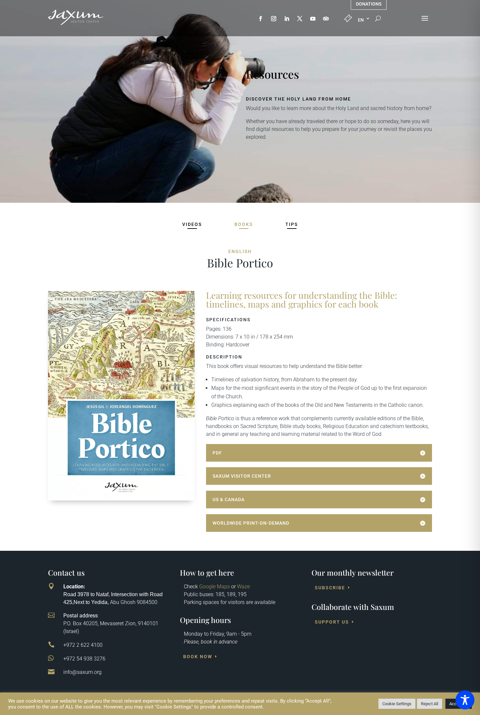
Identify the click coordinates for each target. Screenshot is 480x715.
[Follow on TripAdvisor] (326, 18)
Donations (368, 4)
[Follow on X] (300, 18)
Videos (192, 224)
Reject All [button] (429, 703)
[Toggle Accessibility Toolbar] (465, 700)
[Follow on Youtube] (313, 18)
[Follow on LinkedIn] (286, 18)
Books (243, 224)
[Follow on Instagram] (273, 18)
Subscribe (330, 587)
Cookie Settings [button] (396, 703)
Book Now (197, 656)
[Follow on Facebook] (260, 18)
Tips (291, 224)
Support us (332, 622)
